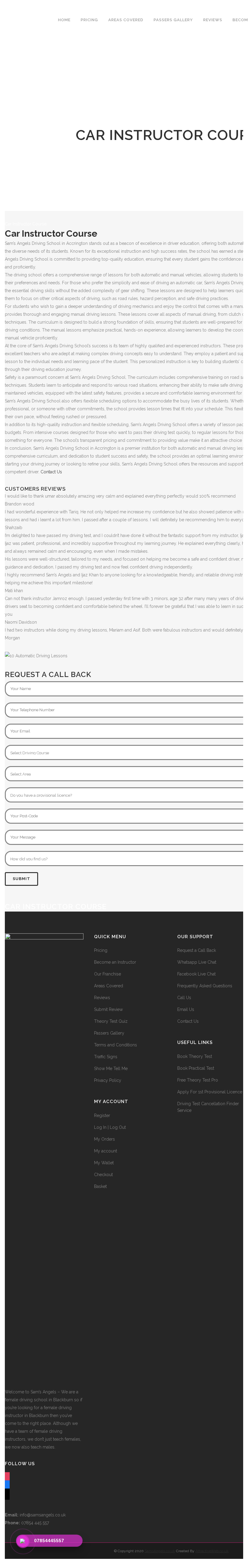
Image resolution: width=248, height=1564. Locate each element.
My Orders (104, 1139)
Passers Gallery (109, 1033)
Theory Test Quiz (111, 1021)
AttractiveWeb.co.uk (212, 1551)
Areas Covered (108, 985)
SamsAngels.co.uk (160, 1551)
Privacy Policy (107, 1080)
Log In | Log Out (110, 1127)
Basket (100, 1186)
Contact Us (51, 471)
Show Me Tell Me (111, 1068)
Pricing (100, 950)
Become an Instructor (115, 962)
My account (105, 1151)
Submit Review (108, 1009)
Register (102, 1115)
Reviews (102, 997)
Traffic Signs (105, 1056)
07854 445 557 (27, 1522)
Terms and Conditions (115, 1044)
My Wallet (104, 1162)
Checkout (103, 1174)
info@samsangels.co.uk (35, 1514)
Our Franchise (107, 974)
